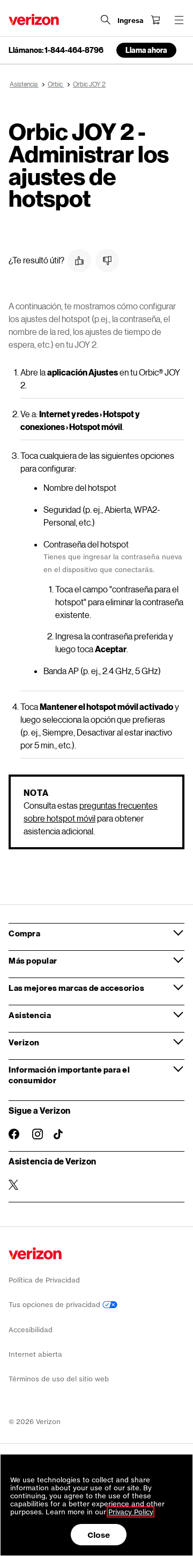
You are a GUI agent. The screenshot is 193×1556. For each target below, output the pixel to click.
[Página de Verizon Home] (34, 19)
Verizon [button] (24, 1042)
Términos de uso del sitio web (59, 1379)
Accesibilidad (31, 1330)
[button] (79, 260)
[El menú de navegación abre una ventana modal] (179, 20)
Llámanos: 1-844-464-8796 (56, 50)
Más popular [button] (33, 960)
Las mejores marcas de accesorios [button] (76, 987)
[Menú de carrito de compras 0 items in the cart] (155, 20)
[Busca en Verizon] (105, 20)
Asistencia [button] (30, 1015)
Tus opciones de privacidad (55, 1305)
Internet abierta (35, 1354)
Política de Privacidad (44, 1280)
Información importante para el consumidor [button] (69, 1075)
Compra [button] (24, 933)
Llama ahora (146, 49)
